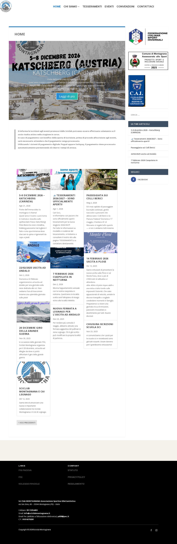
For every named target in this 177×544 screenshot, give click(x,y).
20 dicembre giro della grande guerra (30, 330)
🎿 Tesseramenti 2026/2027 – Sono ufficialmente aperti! (64, 200)
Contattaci (145, 6)
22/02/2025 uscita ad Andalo (32, 269)
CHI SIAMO (70, 6)
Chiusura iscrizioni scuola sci (99, 326)
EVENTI (109, 6)
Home (57, 6)
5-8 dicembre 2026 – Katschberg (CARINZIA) (67, 69)
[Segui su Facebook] (151, 530)
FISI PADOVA (25, 470)
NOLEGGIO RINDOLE (29, 484)
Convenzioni (125, 6)
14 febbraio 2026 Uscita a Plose (97, 260)
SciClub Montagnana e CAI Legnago (32, 391)
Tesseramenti (92, 6)
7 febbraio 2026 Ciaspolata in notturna (63, 276)
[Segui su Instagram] (156, 530)
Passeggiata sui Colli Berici (97, 197)
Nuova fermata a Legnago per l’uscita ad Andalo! (66, 311)
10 (76, 114)
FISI (21, 477)
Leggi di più (67, 96)
